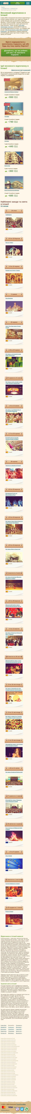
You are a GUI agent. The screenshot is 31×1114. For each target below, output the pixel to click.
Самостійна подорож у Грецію (8, 1081)
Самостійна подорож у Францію (8, 1078)
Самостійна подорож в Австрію (8, 1092)
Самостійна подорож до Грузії (8, 1038)
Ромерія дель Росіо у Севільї (13, 270)
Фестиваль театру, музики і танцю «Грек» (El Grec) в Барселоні (14, 382)
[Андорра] (21, 138)
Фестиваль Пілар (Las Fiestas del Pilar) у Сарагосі (14, 633)
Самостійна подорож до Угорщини (9, 1047)
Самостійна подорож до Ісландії (8, 1068)
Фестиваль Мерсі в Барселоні (13, 549)
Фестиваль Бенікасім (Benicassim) (14, 772)
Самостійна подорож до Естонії (8, 1040)
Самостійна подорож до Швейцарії (9, 1095)
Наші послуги (17, 3)
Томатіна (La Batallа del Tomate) (13, 465)
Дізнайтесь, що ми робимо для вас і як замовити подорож (15, 53)
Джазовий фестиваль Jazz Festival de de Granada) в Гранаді (14, 745)
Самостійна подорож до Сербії (8, 1054)
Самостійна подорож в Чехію (7, 1089)
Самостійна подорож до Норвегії (8, 1059)
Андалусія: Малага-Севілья (11, 92)
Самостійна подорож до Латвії (8, 1071)
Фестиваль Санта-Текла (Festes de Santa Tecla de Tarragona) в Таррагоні (14, 522)
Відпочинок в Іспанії (13, 1033)
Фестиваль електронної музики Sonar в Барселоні (13, 355)
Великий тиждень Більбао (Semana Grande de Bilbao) (12, 438)
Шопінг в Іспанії (19, 1031)
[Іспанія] (21, 89)
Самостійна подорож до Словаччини (9, 1052)
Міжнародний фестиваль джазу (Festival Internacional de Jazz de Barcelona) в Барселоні (13, 661)
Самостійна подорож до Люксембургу (9, 1074)
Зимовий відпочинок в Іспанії (7, 1027)
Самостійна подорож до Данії (8, 1065)
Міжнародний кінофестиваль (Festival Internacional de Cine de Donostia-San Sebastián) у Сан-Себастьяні (13, 605)
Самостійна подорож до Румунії (8, 1055)
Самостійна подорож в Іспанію (8, 1082)
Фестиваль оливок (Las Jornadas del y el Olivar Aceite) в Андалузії (14, 717)
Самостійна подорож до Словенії (8, 1051)
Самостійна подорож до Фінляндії (9, 1049)
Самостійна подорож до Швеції (8, 1043)
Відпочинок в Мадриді (21, 1027)
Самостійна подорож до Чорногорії (9, 1087)
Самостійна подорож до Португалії (9, 1057)
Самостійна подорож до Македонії (9, 1063)
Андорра (7, 141)
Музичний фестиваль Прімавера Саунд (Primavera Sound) (14, 801)
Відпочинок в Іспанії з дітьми (7, 1029)
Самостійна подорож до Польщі (8, 1093)
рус (2, 3)
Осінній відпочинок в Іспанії (14, 1029)
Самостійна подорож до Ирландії (8, 1067)
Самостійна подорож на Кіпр (7, 1070)
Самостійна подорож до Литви (8, 1073)
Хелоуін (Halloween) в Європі (13, 883)
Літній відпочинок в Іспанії (14, 1027)
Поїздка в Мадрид (5, 1033)
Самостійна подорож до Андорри (8, 1044)
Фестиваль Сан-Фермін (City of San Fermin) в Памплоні (13, 410)
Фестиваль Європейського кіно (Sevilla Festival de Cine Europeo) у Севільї (14, 689)
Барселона (7, 165)
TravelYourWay (21, 1104)
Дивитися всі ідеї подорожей (20, 70)
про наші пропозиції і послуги (12, 26)
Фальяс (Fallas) (9, 242)
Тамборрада (9, 214)
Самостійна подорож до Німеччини (9, 1090)
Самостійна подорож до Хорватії (8, 1086)
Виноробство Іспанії (20, 1033)
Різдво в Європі (9, 911)
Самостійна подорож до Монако (8, 1076)
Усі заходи (4, 206)
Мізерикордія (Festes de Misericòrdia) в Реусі (11, 494)
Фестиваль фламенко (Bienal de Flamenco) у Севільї (13, 578)
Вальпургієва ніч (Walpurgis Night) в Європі (14, 828)
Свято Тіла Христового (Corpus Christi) (13, 327)
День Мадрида (9, 298)
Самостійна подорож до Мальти (8, 1062)
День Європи (9, 855)
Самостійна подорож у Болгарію (8, 1079)
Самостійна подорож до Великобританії (10, 1046)
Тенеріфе (7, 116)
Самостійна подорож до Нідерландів (9, 1060)
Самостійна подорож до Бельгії (8, 1041)
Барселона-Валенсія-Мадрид (12, 190)
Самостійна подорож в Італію (7, 1084)
